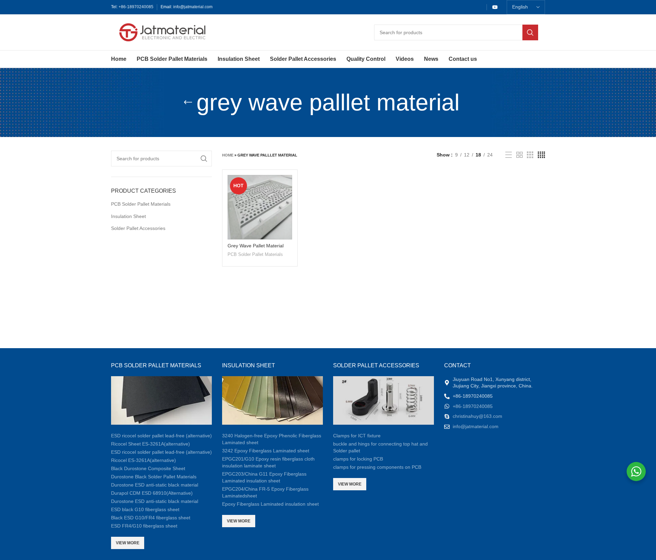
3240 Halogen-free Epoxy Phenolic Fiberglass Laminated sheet (271, 439)
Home (227, 155)
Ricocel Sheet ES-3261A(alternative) (150, 444)
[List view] (508, 155)
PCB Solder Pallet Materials (140, 204)
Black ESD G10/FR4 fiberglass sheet (150, 517)
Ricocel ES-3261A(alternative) (143, 460)
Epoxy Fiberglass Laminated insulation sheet (270, 504)
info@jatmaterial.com (193, 6)
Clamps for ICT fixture (357, 435)
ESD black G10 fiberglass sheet (145, 509)
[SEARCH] (530, 32)
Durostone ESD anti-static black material (154, 485)
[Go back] (187, 102)
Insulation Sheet (128, 216)
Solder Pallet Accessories (138, 228)
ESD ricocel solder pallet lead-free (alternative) (161, 435)
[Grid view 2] (519, 155)
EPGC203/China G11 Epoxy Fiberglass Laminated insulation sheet (264, 477)
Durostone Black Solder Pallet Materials (153, 476)
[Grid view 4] (541, 155)
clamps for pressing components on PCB (377, 467)
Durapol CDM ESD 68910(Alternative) (152, 493)
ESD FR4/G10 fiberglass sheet (144, 526)
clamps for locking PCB (358, 459)
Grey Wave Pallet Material (256, 245)
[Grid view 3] (530, 155)
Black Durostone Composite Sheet (148, 468)
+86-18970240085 (136, 6)
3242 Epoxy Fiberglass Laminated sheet (265, 450)
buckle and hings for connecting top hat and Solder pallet (380, 447)
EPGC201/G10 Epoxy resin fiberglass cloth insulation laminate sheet (268, 462)
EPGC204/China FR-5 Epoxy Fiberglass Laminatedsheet (265, 492)
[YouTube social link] (495, 7)
